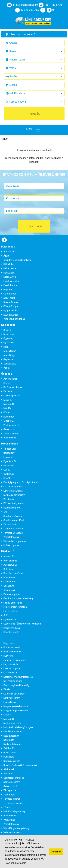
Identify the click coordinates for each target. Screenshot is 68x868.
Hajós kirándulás (11, 628)
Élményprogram (11, 594)
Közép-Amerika (11, 302)
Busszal (7, 330)
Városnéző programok (14, 541)
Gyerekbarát (9, 619)
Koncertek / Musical (13, 491)
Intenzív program (12, 668)
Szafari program (11, 782)
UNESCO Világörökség (14, 811)
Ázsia (6, 256)
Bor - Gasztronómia (13, 573)
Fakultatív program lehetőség (18, 598)
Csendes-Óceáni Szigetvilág (17, 260)
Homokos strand (11, 647)
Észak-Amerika (11, 281)
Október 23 (9, 748)
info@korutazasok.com (25, 4)
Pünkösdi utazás (11, 425)
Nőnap (6, 412)
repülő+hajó (9, 355)
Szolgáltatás (9, 363)
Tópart (6, 807)
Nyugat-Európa (11, 315)
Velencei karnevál (12, 832)
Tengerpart (9, 794)
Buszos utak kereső (22, 34)
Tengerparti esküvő (13, 528)
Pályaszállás (9, 752)
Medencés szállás (12, 723)
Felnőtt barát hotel (12, 602)
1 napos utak (9, 448)
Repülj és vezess (11, 761)
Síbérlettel (8, 769)
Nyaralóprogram (11, 507)
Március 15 (8, 719)
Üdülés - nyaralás (12, 545)
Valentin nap (9, 437)
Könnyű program (11, 698)
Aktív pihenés (10, 560)
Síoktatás (8, 773)
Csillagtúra (8, 586)
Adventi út (8, 556)
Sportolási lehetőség (13, 778)
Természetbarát (11, 799)
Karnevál (7, 391)
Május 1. (7, 400)
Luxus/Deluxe (10, 702)
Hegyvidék (8, 643)
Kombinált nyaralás (13, 486)
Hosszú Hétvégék (12, 651)
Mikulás (7, 408)
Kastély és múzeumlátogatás (18, 677)
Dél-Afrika (8, 264)
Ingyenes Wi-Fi (10, 664)
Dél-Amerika (9, 268)
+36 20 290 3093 (30, 9)
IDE (42, 158)
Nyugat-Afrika (10, 310)
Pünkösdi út (9, 756)
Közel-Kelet (9, 298)
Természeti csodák (13, 533)
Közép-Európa (10, 306)
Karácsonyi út (10, 672)
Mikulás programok (13, 731)
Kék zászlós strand (12, 681)
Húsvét (6, 383)
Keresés (34, 113)
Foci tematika (10, 611)
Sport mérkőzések (12, 516)
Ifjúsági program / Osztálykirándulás (21, 482)
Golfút (6, 469)
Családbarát (9, 581)
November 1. (9, 416)
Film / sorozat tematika (15, 607)
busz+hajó (8, 334)
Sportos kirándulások (14, 520)
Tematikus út (10, 524)
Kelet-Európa (9, 293)
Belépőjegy (9, 453)
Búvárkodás (9, 577)
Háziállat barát (10, 632)
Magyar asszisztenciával (15, 706)
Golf (5, 615)
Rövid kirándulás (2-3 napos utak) (20, 765)
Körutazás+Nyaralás (13, 503)
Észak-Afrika (9, 277)
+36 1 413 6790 (53, 4)
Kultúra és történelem (14, 495)
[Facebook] (43, 10)
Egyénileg (8, 338)
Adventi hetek (10, 378)
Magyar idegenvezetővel (15, 710)
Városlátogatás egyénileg (16, 828)
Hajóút (6, 478)
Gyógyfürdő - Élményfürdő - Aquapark (22, 623)
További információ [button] (15, 863)
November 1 (9, 740)
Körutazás (8, 499)
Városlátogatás (11, 537)
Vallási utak (9, 820)
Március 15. (9, 404)
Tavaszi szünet (11, 433)
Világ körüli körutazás (14, 319)
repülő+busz (9, 351)
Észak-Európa (10, 285)
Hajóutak (7, 289)
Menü (30, 129)
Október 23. (9, 421)
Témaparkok (9, 790)
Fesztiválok (9, 465)
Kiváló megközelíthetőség (16, 685)
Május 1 (7, 714)
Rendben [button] (56, 851)
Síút (5, 512)
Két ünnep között (12, 395)
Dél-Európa (9, 272)
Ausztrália (8, 251)
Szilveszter (9, 429)
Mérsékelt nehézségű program (18, 727)
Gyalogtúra (8, 474)
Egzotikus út (9, 461)
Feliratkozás (34, 226)
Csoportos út (9, 590)
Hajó (5, 347)
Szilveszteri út (10, 786)
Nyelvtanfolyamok (12, 744)
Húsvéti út (8, 655)
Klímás (6, 689)
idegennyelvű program (14, 660)
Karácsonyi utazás (12, 387)
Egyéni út (8, 457)
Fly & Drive (8, 342)
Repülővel (8, 359)
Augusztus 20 (10, 565)
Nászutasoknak (11, 735)
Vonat (6, 368)
